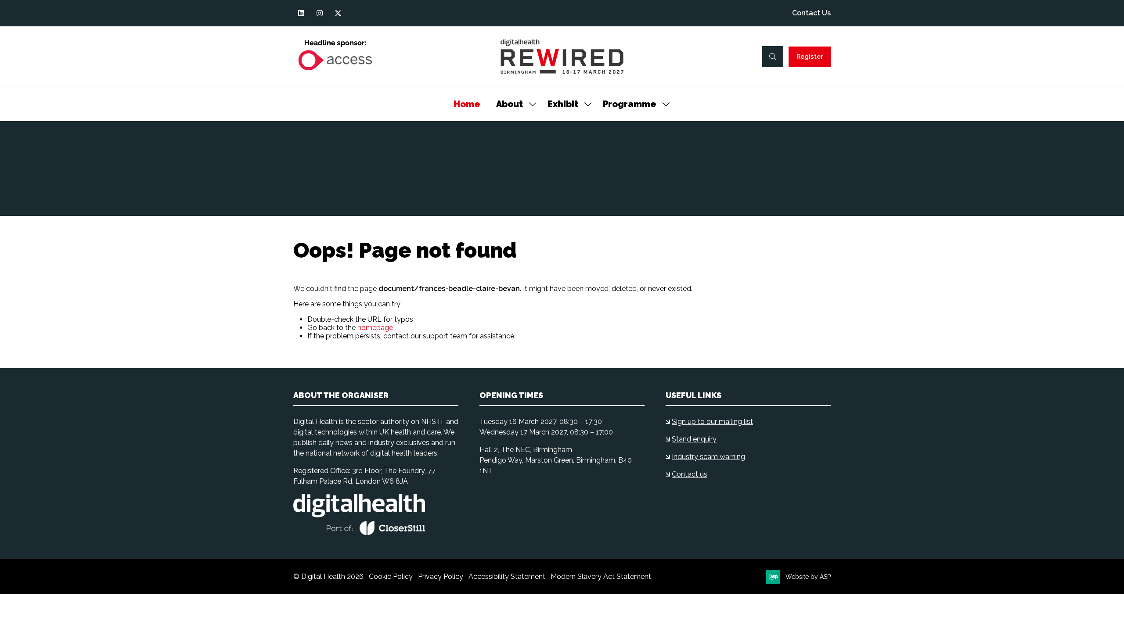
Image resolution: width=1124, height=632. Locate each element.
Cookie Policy (391, 576)
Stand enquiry (694, 439)
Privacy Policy (440, 576)
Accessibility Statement (506, 576)
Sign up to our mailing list (712, 421)
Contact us (689, 474)
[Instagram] (320, 13)
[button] (772, 56)
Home (467, 104)
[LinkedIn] (301, 13)
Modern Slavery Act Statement (601, 576)
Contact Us (811, 13)
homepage (375, 327)
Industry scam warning (708, 456)
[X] (338, 13)
